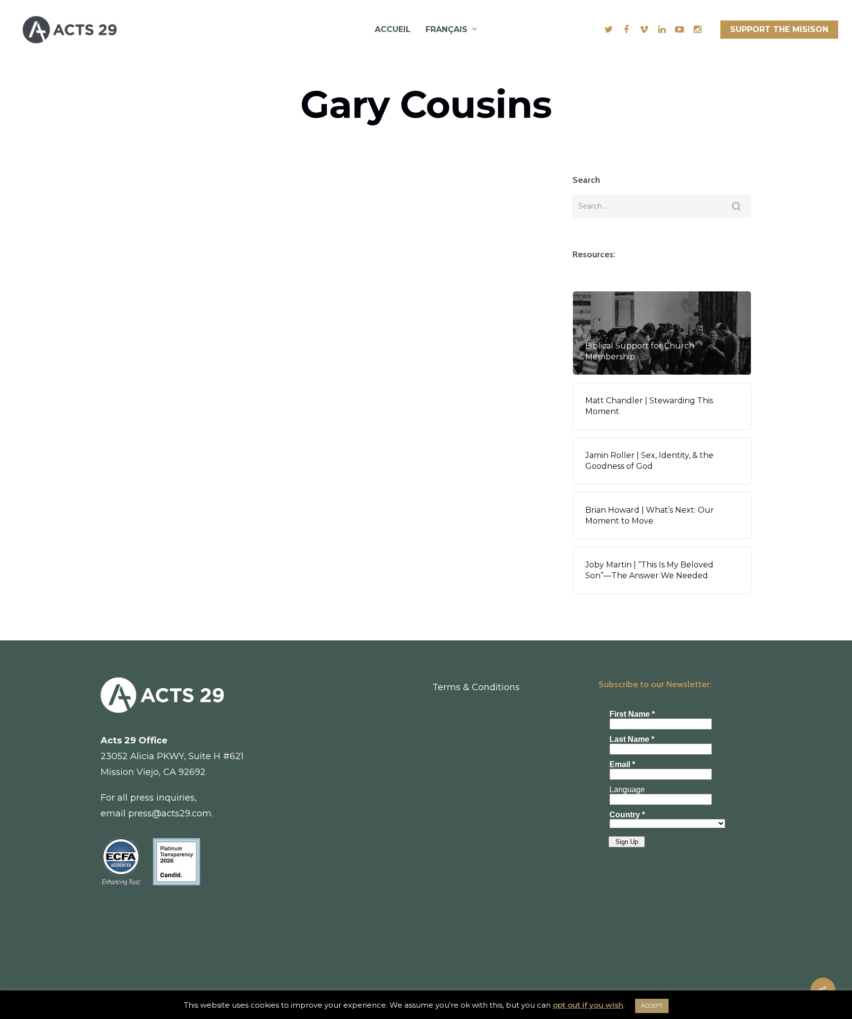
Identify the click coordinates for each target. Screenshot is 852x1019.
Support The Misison (779, 29)
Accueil (393, 29)
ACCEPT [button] (652, 1005)
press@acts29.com (170, 813)
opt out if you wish (588, 1005)
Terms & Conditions (476, 687)
